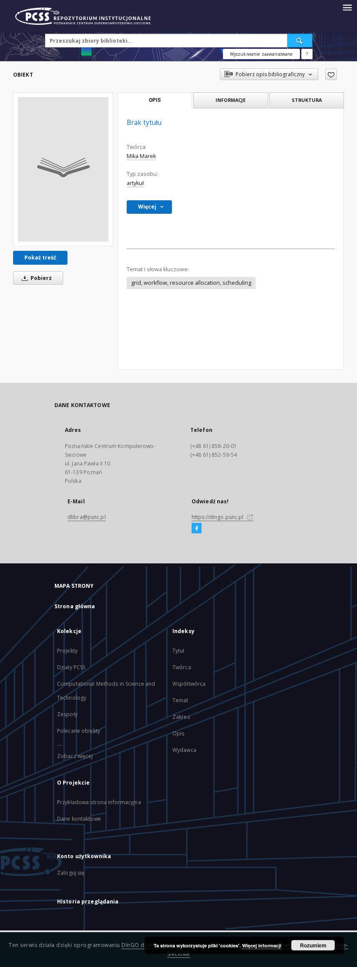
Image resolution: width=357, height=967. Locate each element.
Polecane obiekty (78, 731)
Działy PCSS (71, 667)
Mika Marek (141, 156)
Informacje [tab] (231, 100)
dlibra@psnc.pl (86, 517)
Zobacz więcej (75, 756)
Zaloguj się (71, 872)
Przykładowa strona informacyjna (99, 802)
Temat (180, 700)
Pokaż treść (40, 257)
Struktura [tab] (307, 100)
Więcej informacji (261, 945)
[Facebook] (197, 528)
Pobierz (40, 278)
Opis (178, 733)
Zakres (181, 717)
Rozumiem (313, 945)
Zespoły (67, 714)
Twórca (181, 667)
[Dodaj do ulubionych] (331, 74)
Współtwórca (188, 683)
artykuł (135, 183)
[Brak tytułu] (63, 169)
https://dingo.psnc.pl (218, 517)
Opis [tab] (155, 100)
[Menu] (347, 7)
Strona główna (74, 606)
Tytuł (178, 650)
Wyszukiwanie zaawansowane (261, 54)
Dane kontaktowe (79, 818)
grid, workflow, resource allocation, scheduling (191, 282)
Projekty (67, 650)
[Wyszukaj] (300, 40)
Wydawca (184, 750)
